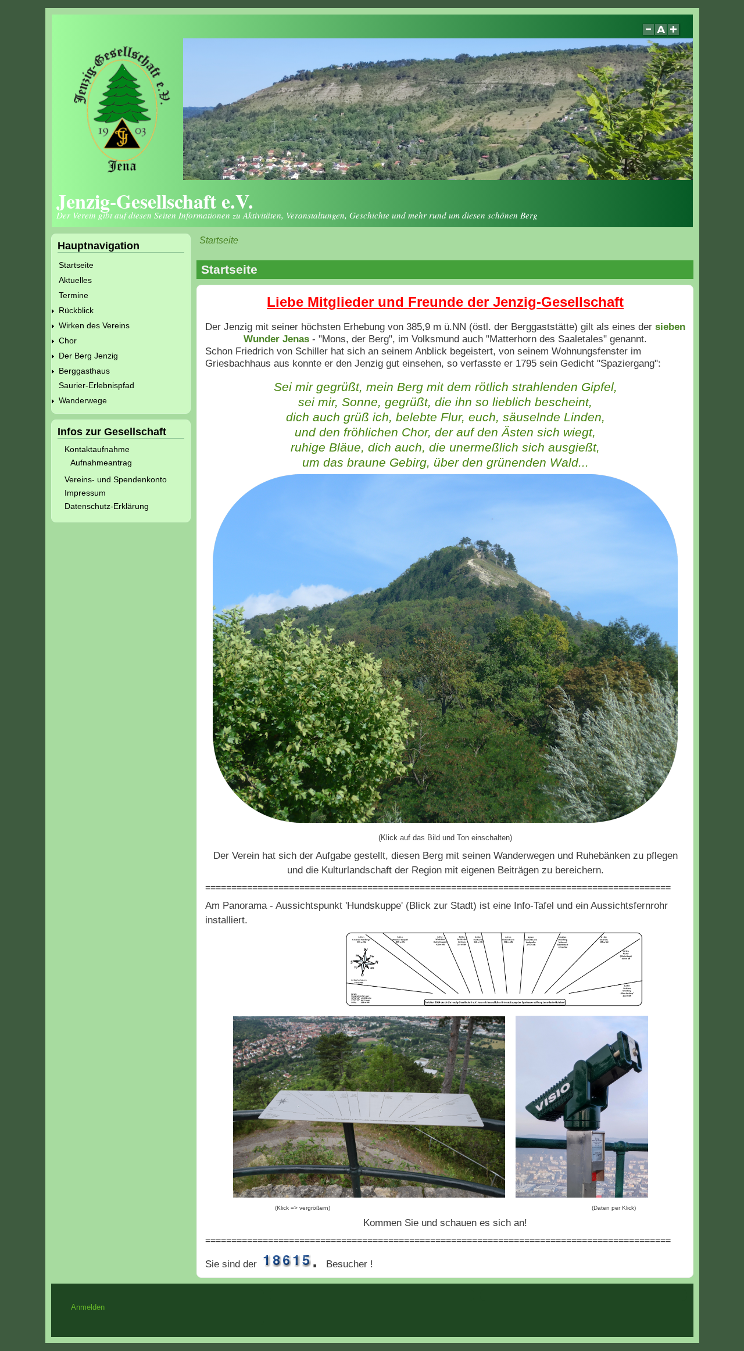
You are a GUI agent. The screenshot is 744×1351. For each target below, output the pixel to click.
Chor (68, 340)
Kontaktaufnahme (97, 449)
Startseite (218, 240)
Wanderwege (83, 400)
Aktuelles (75, 280)
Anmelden (88, 1307)
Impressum (85, 492)
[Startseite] (376, 177)
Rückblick (76, 310)
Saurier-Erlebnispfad (96, 385)
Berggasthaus (84, 370)
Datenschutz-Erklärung (107, 506)
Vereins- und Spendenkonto (116, 479)
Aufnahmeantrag (101, 462)
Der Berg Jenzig (88, 355)
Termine (73, 295)
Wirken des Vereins (94, 325)
